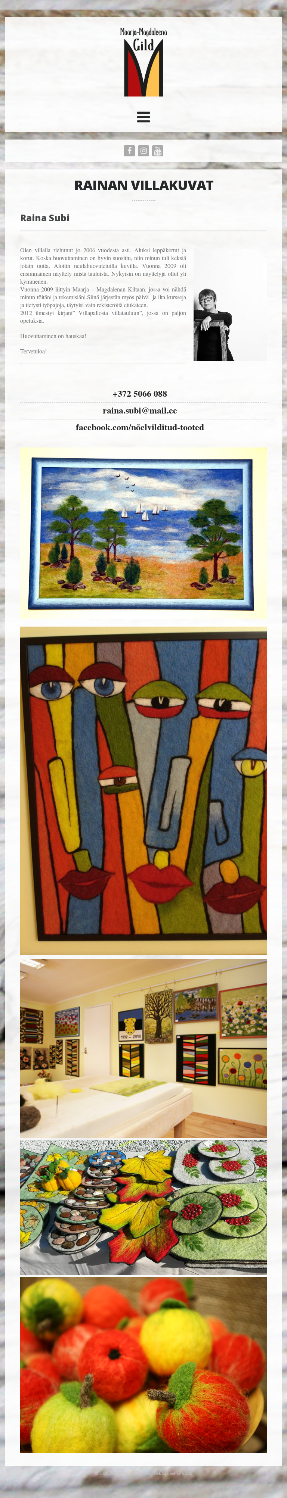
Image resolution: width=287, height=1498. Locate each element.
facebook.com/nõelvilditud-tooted (140, 426)
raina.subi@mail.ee (140, 409)
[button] (143, 119)
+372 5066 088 (139, 393)
